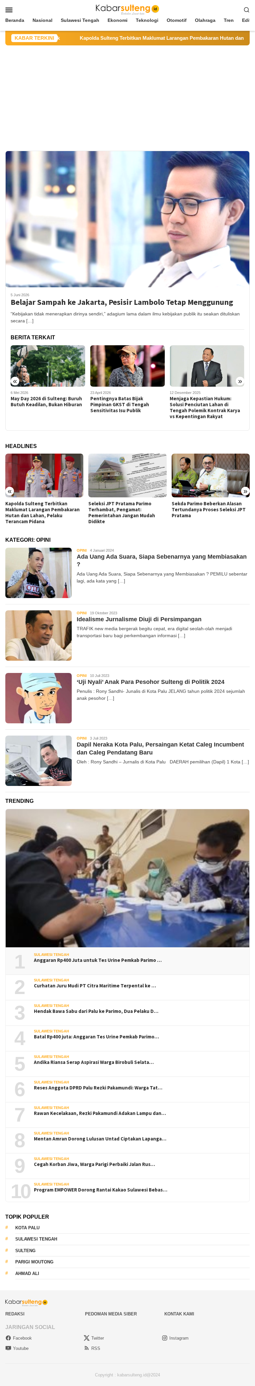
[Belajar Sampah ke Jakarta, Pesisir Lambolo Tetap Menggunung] (127, 219)
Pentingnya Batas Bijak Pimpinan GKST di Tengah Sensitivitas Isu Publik (40, 405)
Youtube (21, 1348)
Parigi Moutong (34, 1261)
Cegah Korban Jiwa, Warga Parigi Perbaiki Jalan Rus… (94, 1164)
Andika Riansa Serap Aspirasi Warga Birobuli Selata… (94, 1062)
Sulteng (25, 1250)
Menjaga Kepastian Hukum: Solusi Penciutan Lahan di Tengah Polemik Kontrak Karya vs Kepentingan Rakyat (125, 407)
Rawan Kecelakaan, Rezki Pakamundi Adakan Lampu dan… (100, 1113)
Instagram (179, 1338)
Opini (82, 550)
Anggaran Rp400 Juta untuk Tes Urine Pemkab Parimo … (98, 960)
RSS (95, 1348)
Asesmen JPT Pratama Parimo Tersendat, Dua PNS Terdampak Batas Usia (208, 510)
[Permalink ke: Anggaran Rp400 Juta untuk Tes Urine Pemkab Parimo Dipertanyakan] (127, 878)
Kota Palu (27, 1227)
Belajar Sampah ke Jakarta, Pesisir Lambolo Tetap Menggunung (122, 302)
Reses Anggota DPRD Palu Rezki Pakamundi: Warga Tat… (98, 1088)
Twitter (97, 1338)
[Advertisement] (127, 95)
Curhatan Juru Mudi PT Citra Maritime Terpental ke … (95, 986)
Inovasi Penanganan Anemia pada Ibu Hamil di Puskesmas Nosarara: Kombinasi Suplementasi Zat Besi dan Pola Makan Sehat (206, 410)
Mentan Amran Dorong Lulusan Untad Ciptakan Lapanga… (100, 1139)
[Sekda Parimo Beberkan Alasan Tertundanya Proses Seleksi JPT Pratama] (127, 475)
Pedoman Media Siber (111, 1313)
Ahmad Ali (27, 1273)
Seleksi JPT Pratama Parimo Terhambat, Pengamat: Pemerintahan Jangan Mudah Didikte (38, 513)
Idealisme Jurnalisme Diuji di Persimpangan (139, 619)
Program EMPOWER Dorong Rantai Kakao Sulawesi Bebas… (100, 1190)
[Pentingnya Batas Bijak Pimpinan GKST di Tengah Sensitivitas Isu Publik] (48, 366)
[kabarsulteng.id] (127, 9)
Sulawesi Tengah (51, 955)
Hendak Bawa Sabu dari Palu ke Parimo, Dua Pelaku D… (96, 1011)
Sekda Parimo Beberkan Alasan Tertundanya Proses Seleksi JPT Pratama (125, 510)
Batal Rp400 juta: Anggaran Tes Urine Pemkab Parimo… (96, 1037)
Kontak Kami (179, 1313)
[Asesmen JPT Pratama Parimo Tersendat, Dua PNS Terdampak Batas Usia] (211, 475)
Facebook (22, 1338)
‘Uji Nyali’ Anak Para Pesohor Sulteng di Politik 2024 (150, 682)
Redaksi (15, 1313)
